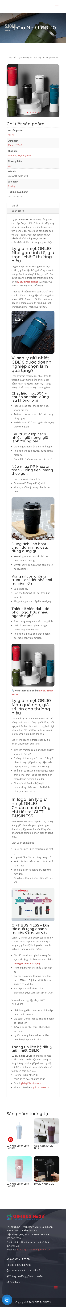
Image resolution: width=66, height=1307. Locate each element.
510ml (18, 145)
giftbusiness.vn (41, 1087)
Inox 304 (12, 155)
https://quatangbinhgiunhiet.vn (33, 1249)
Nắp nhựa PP (24, 155)
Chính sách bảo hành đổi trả (24, 1270)
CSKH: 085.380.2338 (20, 1264)
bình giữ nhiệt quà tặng (27, 963)
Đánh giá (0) (18, 210)
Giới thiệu (14, 1282)
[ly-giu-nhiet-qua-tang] (33, 116)
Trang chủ (11, 57)
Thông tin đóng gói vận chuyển (26, 1276)
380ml (11, 145)
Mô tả (15, 205)
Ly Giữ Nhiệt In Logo (27, 57)
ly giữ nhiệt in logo (27, 281)
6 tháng (11, 186)
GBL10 (11, 134)
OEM (10, 165)
